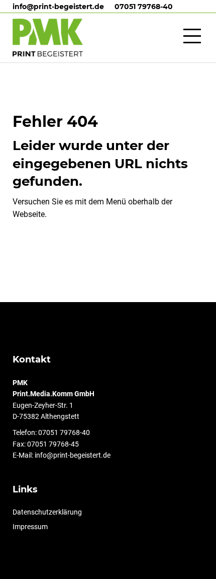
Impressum (35, 527)
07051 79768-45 (53, 444)
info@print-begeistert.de (58, 6)
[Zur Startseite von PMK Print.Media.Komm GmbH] (48, 37)
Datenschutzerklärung (52, 512)
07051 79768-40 (144, 6)
